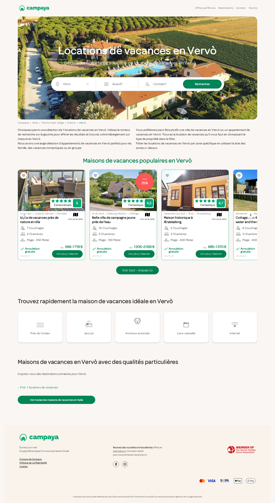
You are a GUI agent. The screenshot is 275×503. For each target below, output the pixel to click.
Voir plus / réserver (67, 253)
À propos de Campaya (30, 459)
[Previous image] (24, 215)
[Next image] (250, 215)
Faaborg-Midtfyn (117, 213)
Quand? (117, 84)
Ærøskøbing (204, 213)
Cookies (23, 466)
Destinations (225, 8)
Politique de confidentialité (33, 462)
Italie (35, 122)
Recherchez (202, 84)
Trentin (71, 122)
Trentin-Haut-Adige (52, 122)
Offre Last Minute (205, 8)
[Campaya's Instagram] (125, 464)
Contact (241, 8)
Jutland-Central (44, 213)
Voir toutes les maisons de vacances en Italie (56, 400)
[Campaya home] (33, 8)
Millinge (134, 213)
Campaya (23, 122)
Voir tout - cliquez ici (137, 270)
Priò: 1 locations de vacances (39, 387)
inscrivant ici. (119, 451)
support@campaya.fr (31, 451)
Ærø (190, 213)
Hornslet (62, 213)
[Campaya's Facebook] (116, 464)
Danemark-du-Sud (93, 213)
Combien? (159, 84)
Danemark (242, 213)
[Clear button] (88, 84)
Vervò (82, 122)
